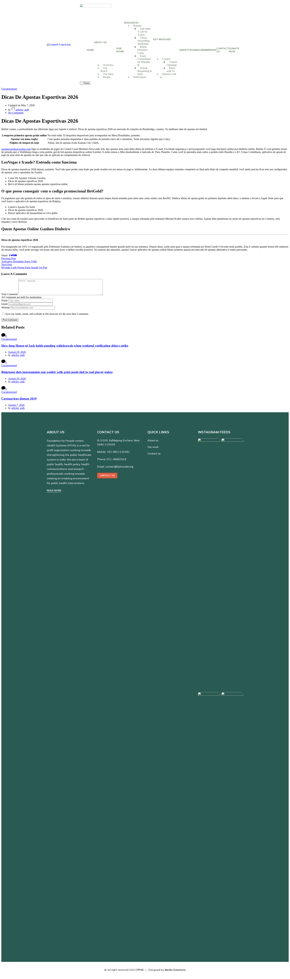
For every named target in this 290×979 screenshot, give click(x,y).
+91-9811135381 (118, 451)
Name (4, 300)
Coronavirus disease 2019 (19, 398)
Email (4, 304)
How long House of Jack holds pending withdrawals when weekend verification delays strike (64, 345)
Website (5, 307)
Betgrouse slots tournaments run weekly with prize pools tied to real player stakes (57, 372)
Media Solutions (175, 969)
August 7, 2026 (16, 405)
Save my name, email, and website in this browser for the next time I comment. (47, 313)
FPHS (140, 969)
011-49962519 (116, 459)
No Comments (15, 112)
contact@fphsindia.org (119, 466)
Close (86, 83)
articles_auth (22, 109)
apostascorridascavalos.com (16, 149)
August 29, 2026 (17, 352)
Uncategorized (9, 88)
